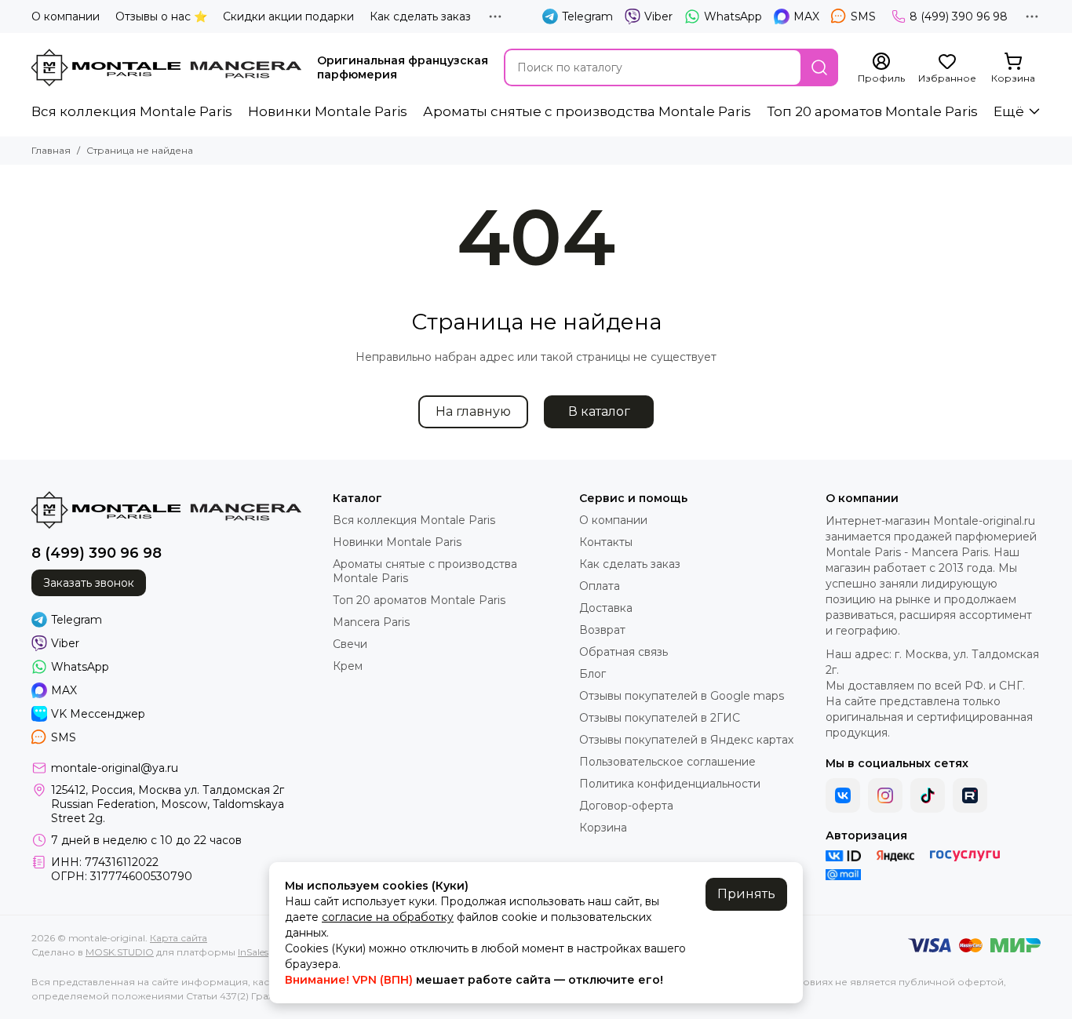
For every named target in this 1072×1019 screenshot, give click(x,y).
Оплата (599, 586)
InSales (253, 952)
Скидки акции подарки (288, 16)
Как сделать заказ (420, 16)
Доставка (606, 608)
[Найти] (819, 67)
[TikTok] (927, 795)
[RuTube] (970, 795)
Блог (592, 674)
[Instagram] (885, 795)
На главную (473, 411)
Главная (51, 150)
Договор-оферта (626, 806)
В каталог (599, 411)
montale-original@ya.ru (114, 768)
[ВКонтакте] (843, 795)
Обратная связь (623, 652)
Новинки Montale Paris (327, 111)
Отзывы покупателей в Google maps (681, 696)
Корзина (603, 828)
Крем (348, 666)
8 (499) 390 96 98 (959, 16)
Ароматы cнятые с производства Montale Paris (587, 111)
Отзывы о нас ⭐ (161, 16)
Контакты (606, 542)
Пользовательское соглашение (667, 762)
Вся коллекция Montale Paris (131, 111)
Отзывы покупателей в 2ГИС (659, 718)
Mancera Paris (371, 622)
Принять (746, 893)
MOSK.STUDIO (120, 952)
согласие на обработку (388, 917)
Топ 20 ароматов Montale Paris (872, 111)
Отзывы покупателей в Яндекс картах (686, 740)
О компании (65, 16)
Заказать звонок (88, 583)
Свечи (350, 644)
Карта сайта (178, 938)
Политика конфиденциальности (669, 784)
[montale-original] (166, 67)
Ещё (1009, 111)
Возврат (602, 630)
